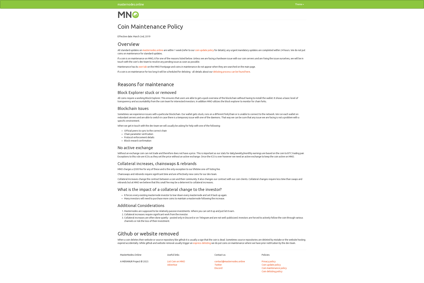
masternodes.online (131, 4)
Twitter (218, 264)
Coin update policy (271, 264)
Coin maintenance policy (274, 268)
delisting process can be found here (231, 71)
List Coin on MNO (176, 261)
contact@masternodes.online (229, 261)
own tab (143, 66)
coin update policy (204, 50)
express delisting (202, 243)
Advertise (172, 264)
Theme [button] (298, 4)
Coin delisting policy (272, 271)
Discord (218, 268)
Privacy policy (269, 261)
